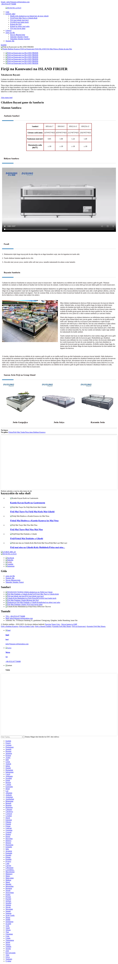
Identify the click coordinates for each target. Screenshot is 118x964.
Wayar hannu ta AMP (69, 624)
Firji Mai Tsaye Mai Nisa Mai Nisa (26, 529)
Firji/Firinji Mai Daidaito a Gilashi (26, 538)
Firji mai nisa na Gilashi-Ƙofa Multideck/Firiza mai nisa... (37, 547)
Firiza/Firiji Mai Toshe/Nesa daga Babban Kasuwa (27, 432)
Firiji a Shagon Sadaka (43, 626)
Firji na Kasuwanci (79, 626)
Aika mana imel (6, 98)
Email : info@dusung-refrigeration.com (15, 2)
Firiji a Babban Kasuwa (9, 626)
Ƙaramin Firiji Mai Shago (61, 626)
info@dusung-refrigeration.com (17, 644)
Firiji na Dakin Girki (26, 626)
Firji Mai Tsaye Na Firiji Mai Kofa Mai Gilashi (32, 511)
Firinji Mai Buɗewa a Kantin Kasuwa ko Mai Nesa (34, 520)
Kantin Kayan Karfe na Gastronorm (27, 502)
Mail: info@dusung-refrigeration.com (19, 618)
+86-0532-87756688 (8, 4)
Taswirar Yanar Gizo (52, 624)
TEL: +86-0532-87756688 (15, 616)
